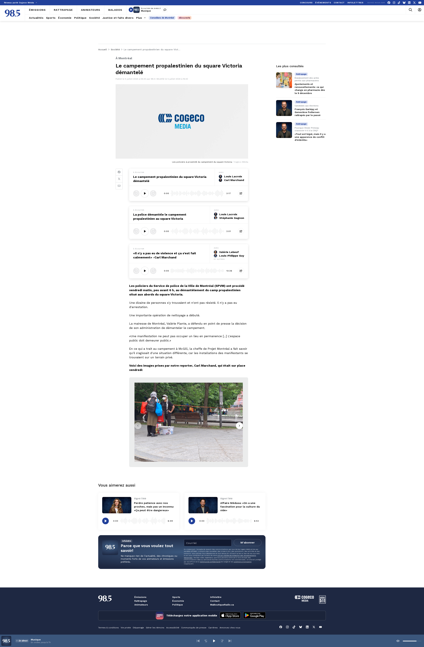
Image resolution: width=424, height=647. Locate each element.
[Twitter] (119, 179)
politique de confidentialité (210, 562)
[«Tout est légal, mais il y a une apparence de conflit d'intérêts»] (284, 130)
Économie (178, 601)
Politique (177, 604)
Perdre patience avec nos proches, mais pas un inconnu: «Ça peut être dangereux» (154, 506)
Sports (176, 597)
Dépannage (138, 627)
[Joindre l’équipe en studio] (164, 9)
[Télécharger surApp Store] (230, 615)
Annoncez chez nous (230, 627)
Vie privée (126, 627)
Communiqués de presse (193, 627)
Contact (214, 601)
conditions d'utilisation (243, 562)
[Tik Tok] (399, 2)
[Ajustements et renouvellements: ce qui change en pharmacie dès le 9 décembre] (284, 80)
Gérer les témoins (155, 627)
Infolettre (215, 597)
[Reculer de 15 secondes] (136, 193)
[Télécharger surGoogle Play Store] (254, 615)
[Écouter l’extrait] (145, 193)
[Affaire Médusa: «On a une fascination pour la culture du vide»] (203, 505)
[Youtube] (419, 2)
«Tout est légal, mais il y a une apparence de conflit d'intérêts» (310, 137)
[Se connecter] (419, 9)
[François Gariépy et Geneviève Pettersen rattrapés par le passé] (284, 108)
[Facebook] (389, 2)
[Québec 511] (322, 602)
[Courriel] (119, 185)
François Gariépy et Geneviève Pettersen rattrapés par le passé (307, 112)
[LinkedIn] (409, 2)
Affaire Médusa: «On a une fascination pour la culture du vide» (240, 506)
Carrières (213, 627)
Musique (146, 10)
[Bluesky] (404, 2)
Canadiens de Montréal (162, 18)
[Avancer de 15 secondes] (153, 193)
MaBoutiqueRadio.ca (222, 604)
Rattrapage (140, 601)
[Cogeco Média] (304, 600)
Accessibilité (172, 627)
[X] (414, 2)
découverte (184, 18)
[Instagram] (394, 2)
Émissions (140, 597)
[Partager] (241, 193)
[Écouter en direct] (131, 9)
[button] (198, 641)
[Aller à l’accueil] (12, 13)
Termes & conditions (108, 627)
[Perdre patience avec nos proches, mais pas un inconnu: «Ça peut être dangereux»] (116, 505)
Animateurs (141, 604)
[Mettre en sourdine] (398, 641)
